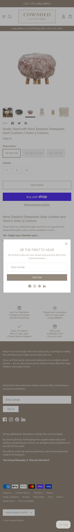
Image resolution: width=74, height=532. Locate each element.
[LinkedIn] (44, 286)
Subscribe (37, 277)
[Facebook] (30, 286)
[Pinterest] (39, 286)
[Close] (66, 244)
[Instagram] (34, 286)
